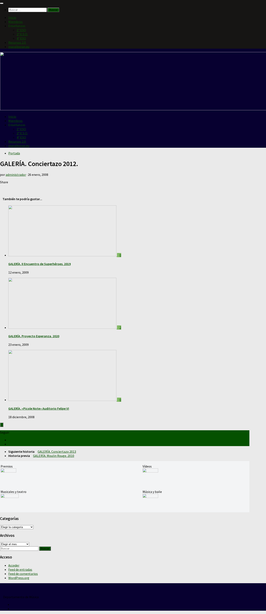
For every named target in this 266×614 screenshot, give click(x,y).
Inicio (12, 17)
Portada (14, 153)
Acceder (13, 565)
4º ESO (21, 38)
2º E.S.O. (22, 34)
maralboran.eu (18, 47)
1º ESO (21, 30)
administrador (16, 174)
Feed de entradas (20, 569)
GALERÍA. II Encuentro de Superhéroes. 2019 (39, 264)
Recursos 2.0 (17, 42)
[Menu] (1, 3)
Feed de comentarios (23, 574)
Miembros (15, 22)
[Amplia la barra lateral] (1, 425)
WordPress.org (18, 578)
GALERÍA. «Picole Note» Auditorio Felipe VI (38, 408)
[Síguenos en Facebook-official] (9, 444)
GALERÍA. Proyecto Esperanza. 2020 (33, 336)
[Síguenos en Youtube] (9, 440)
